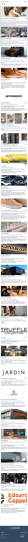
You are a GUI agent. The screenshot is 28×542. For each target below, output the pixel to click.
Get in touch (24, 532)
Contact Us (23, 534)
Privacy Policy (3, 537)
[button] (25, 1)
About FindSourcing (5, 534)
